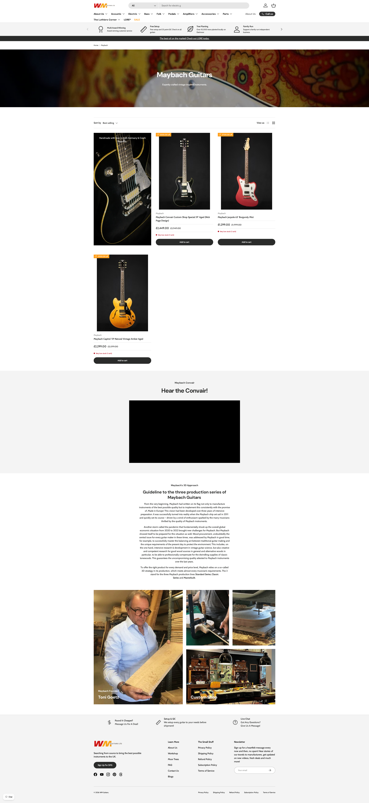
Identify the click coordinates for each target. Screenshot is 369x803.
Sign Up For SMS (105, 765)
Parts (226, 13)
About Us (99, 13)
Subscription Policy (207, 765)
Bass (147, 13)
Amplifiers (188, 13)
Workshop (173, 753)
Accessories (209, 13)
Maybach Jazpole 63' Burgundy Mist (236, 217)
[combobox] (188, 5)
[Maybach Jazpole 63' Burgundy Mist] (246, 171)
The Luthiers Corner (105, 19)
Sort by (97, 122)
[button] (273, 5)
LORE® (127, 19)
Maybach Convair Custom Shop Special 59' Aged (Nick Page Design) (183, 219)
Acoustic (116, 13)
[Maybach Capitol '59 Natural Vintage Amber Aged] (122, 293)
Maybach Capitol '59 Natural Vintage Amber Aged (118, 339)
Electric (132, 13)
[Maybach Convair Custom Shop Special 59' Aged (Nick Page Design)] (184, 171)
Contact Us (173, 770)
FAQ (170, 765)
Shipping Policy (205, 753)
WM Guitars (104, 792)
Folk (159, 13)
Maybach (104, 45)
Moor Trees (173, 759)
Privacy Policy (205, 747)
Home (96, 45)
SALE (137, 19)
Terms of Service (206, 770)
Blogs (170, 776)
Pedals (172, 13)
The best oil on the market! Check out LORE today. (184, 38)
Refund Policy (205, 759)
